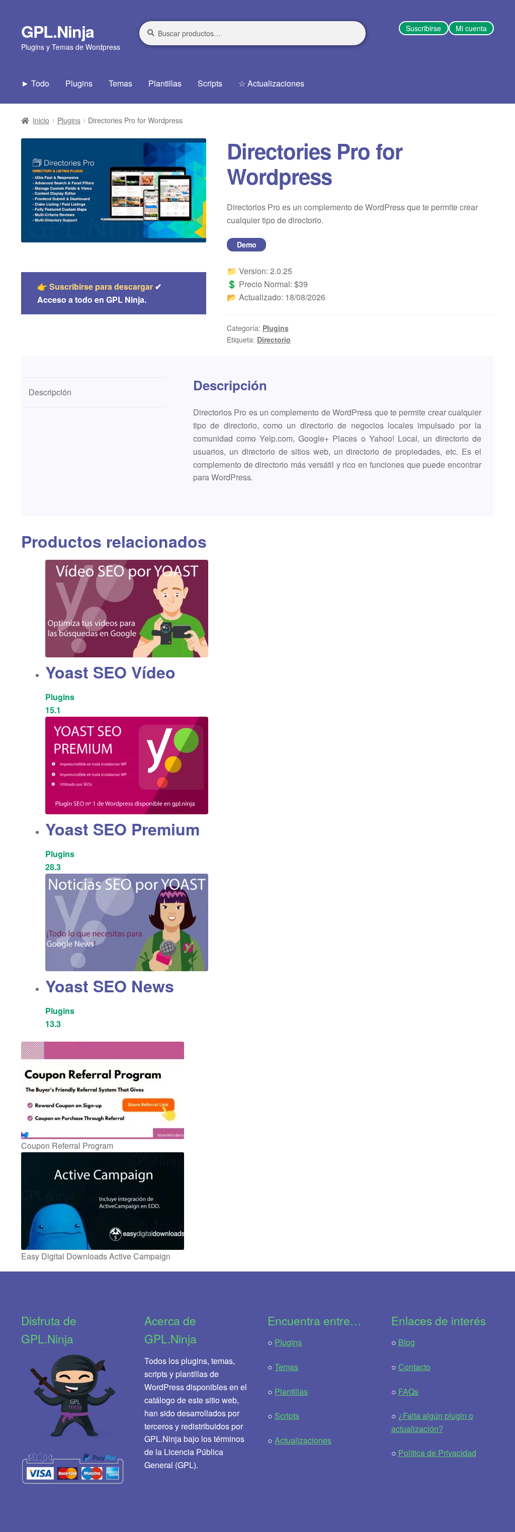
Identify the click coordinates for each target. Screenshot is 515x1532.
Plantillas (165, 83)
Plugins (79, 83)
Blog (406, 1342)
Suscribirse (423, 28)
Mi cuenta (471, 28)
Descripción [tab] (50, 392)
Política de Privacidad (437, 1453)
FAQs (408, 1391)
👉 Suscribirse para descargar (95, 286)
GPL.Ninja (57, 31)
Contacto (414, 1367)
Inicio (41, 120)
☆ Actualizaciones (271, 83)
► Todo (35, 83)
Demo (246, 244)
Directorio (274, 339)
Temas (120, 83)
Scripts (210, 83)
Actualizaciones (303, 1440)
